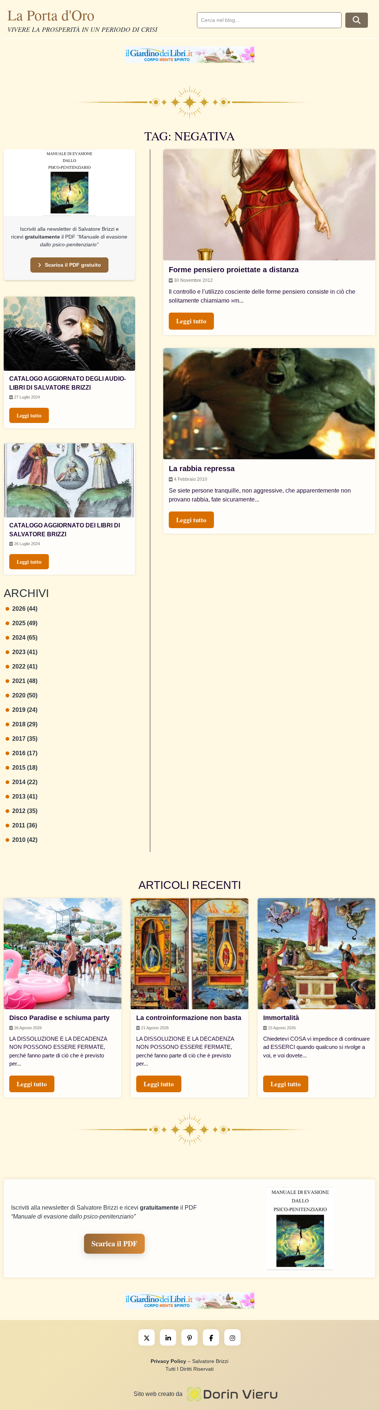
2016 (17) (24, 753)
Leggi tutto (29, 415)
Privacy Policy (168, 1361)
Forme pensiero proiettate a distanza (234, 270)
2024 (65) (24, 637)
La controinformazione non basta (188, 1017)
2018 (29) (24, 724)
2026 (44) (24, 609)
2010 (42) (24, 840)
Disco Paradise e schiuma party (59, 1017)
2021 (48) (24, 681)
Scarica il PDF (114, 1243)
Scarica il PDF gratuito (73, 265)
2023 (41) (24, 652)
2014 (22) (24, 782)
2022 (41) (24, 666)
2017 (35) (24, 739)
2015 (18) (24, 767)
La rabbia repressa (202, 468)
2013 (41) (24, 796)
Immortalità (281, 1017)
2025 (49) (24, 623)
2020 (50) (24, 695)
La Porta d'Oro (50, 14)
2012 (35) (24, 811)
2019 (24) (24, 710)
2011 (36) (24, 825)
